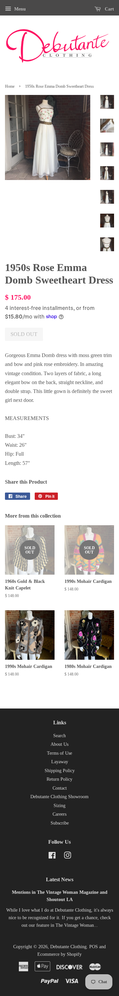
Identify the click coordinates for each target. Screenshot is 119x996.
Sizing (59, 805)
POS (93, 946)
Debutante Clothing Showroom (59, 796)
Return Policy (59, 779)
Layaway (59, 761)
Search (59, 735)
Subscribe (60, 823)
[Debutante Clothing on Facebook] (52, 856)
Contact (60, 788)
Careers (59, 814)
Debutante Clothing (68, 946)
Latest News (59, 879)
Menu (19, 9)
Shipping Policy (60, 770)
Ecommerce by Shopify (59, 954)
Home (10, 86)
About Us (59, 744)
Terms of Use (59, 753)
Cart (108, 9)
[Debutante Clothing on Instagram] (67, 856)
